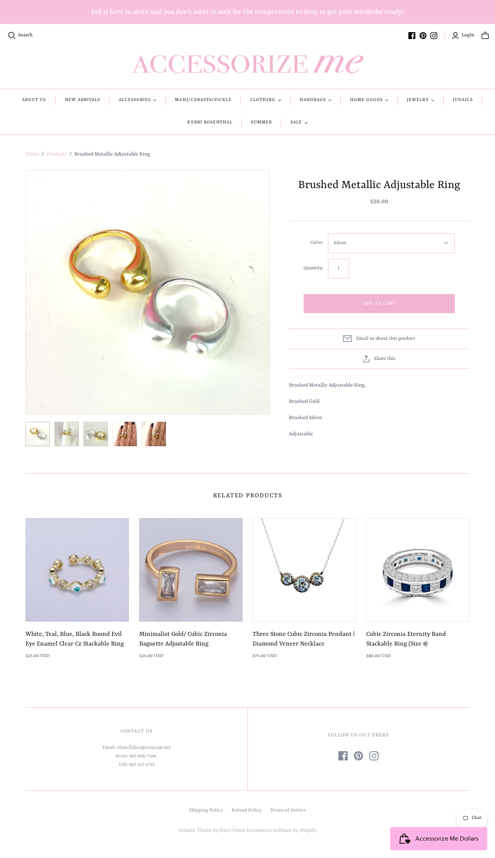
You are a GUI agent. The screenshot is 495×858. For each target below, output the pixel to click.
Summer (261, 122)
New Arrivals (82, 100)
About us (34, 100)
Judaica (463, 100)
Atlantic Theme (195, 830)
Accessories (135, 100)
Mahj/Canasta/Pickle (203, 100)
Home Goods (366, 100)
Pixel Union (231, 830)
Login (468, 35)
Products (56, 154)
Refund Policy (246, 810)
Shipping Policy (206, 810)
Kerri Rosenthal (209, 122)
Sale (296, 122)
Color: (317, 242)
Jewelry (417, 100)
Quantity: (313, 268)
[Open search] (12, 35)
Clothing (262, 100)
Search (25, 35)
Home (32, 154)
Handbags (313, 100)
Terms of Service (288, 810)
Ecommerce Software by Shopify (281, 830)
